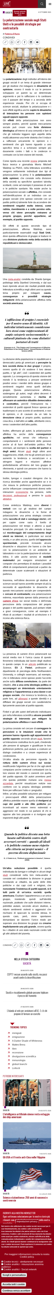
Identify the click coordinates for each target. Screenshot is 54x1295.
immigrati (16, 1033)
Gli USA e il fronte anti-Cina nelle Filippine (24, 1157)
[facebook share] (24, 42)
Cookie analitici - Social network (20, 1269)
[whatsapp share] (11, 42)
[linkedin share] (30, 42)
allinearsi (23, 698)
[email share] (37, 42)
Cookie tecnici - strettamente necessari (23, 1261)
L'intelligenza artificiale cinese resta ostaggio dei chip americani (26, 1115)
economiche (22, 492)
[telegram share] (18, 42)
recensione (17, 1052)
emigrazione (18, 1037)
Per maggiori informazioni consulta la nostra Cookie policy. (27, 1255)
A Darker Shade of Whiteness (27, 1041)
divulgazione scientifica (24, 1056)
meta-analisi (14, 279)
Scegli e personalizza (14, 1275)
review (34, 161)
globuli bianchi (19, 1064)
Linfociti (16, 1068)
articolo (32, 664)
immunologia (18, 1060)
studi (28, 451)
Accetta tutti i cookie (14, 1284)
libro (14, 1048)
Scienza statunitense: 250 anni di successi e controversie (25, 1199)
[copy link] (5, 42)
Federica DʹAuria (12, 34)
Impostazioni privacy (27, 1221)
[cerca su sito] (42, 4)
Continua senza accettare (16, 1290)
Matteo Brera (18, 1044)
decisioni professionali (15, 495)
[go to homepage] (7, 4)
